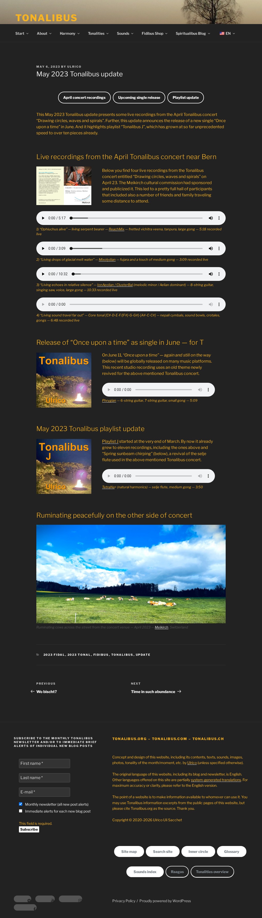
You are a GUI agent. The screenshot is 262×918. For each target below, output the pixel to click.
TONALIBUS (46, 17)
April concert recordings (84, 97)
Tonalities (96, 33)
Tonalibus (122, 655)
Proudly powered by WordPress (165, 901)
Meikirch (161, 627)
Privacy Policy (123, 901)
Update (143, 655)
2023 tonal (79, 655)
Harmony (67, 33)
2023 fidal (54, 655)
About (42, 33)
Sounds (123, 33)
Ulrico (74, 66)
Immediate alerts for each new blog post (57, 811)
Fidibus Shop (152, 33)
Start (19, 33)
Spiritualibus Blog (191, 33)
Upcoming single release (139, 97)
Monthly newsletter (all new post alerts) (56, 804)
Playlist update (186, 97)
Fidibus (101, 655)
